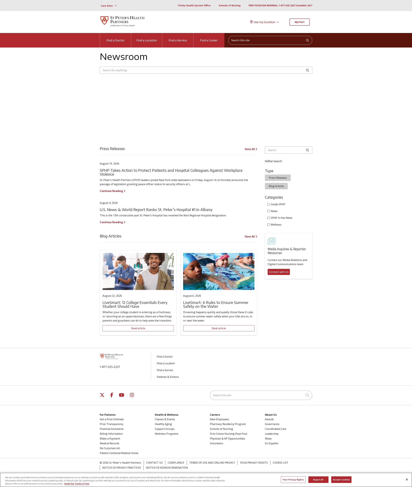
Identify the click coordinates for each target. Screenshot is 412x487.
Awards (269, 419)
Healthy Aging (163, 424)
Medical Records (109, 443)
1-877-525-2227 (110, 367)
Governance (272, 424)
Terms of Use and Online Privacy (212, 462)
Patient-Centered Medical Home (119, 453)
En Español (271, 443)
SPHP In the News (281, 218)
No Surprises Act (110, 448)
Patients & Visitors (168, 377)
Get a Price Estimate (112, 419)
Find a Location (146, 40)
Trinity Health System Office (194, 5)
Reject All (318, 479)
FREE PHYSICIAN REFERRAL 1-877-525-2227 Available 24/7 (280, 5)
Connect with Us (279, 272)
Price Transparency (111, 424)
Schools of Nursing (230, 5)
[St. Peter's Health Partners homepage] (122, 27)
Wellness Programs (166, 433)
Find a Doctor (115, 40)
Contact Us (154, 462)
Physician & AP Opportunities (227, 438)
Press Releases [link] (278, 178)
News (274, 211)
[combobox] (270, 40)
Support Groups (164, 429)
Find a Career (209, 40)
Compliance (176, 462)
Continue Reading (112, 191)
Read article (138, 328)
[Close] (406, 479)
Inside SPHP (278, 204)
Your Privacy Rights (254, 462)
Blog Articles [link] (276, 186)
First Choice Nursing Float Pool (228, 433)
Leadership (271, 433)
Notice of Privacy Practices (121, 467)
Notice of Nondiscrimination (167, 467)
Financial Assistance (112, 429)
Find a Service (178, 40)
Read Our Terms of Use (76, 483)
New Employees (219, 419)
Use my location (264, 22)
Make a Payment (110, 438)
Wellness (276, 224)
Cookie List (280, 462)
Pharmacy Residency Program (228, 424)
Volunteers (216, 443)
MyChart (299, 22)
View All (250, 149)
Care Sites (107, 5)
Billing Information (111, 433)
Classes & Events (165, 419)
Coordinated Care (275, 429)
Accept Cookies (341, 479)
